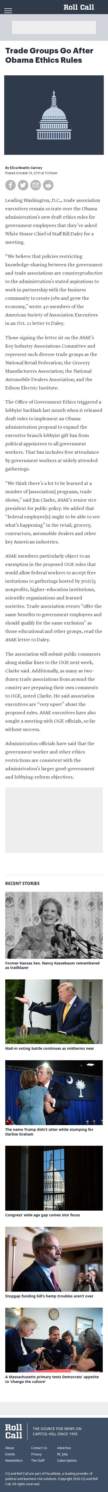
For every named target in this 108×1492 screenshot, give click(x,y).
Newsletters (14, 1460)
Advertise (64, 1448)
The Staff (37, 1460)
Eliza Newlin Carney (26, 167)
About (9, 1448)
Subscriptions (67, 1460)
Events (10, 1454)
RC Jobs (62, 1454)
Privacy (36, 1454)
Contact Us (39, 1448)
